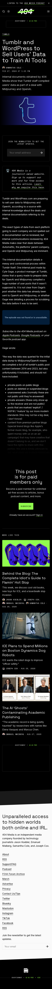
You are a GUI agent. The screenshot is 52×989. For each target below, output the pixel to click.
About (5, 854)
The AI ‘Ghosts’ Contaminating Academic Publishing (23, 712)
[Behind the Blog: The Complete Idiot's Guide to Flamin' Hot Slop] (26, 553)
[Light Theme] (8, 11)
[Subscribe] (41, 152)
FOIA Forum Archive (13, 874)
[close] (49, 3)
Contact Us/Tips (11, 893)
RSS (4, 859)
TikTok (6, 918)
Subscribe (26, 506)
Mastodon (8, 908)
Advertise (7, 883)
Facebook (7, 923)
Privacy (6, 888)
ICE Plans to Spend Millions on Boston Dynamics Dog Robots (25, 650)
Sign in (39, 515)
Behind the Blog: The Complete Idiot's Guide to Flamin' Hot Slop (24, 578)
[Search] (3, 11)
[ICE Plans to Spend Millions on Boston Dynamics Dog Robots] (26, 626)
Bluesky (6, 903)
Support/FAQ (9, 864)
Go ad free (33, 21)
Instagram (7, 913)
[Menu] (48, 11)
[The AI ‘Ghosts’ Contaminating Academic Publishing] (26, 688)
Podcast (6, 869)
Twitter (6, 898)
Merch (5, 878)
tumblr (5, 34)
